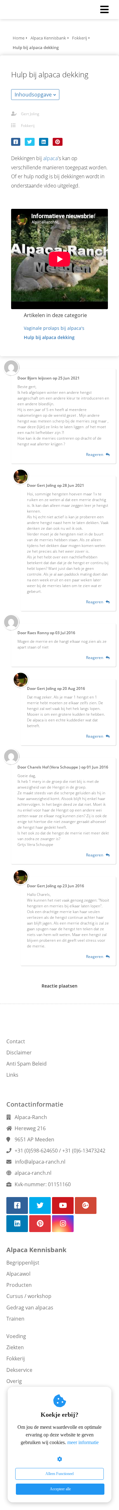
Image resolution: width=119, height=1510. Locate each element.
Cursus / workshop (28, 1296)
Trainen (15, 1318)
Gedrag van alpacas (29, 1307)
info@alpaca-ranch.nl (40, 1161)
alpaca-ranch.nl (33, 1172)
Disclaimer (19, 1052)
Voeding (16, 1336)
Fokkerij (28, 125)
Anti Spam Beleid (26, 1063)
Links (12, 1074)
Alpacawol (18, 1273)
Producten (19, 1284)
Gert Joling (30, 114)
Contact (15, 1041)
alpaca (50, 158)
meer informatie (83, 1442)
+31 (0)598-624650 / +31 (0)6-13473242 (60, 1150)
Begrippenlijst (22, 1262)
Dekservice (19, 1369)
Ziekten (15, 1347)
